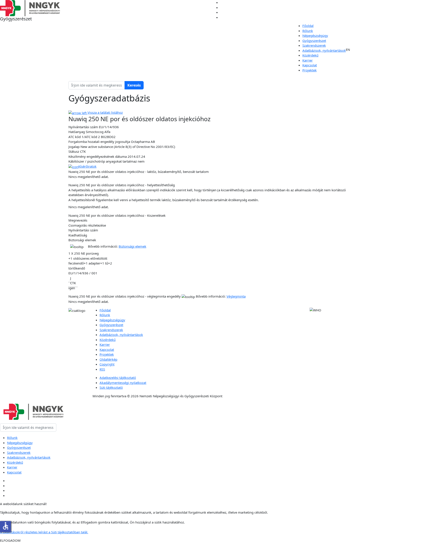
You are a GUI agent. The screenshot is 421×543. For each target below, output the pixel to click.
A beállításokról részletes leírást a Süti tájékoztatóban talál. (44, 532)
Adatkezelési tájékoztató (118, 377)
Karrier (307, 60)
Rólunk (307, 30)
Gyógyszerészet (314, 40)
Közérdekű (310, 55)
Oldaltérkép (108, 359)
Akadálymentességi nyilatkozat (123, 382)
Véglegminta (236, 296)
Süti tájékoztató (111, 387)
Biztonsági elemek (132, 246)
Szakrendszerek (314, 45)
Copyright (107, 364)
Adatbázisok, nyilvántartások (324, 50)
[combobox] (96, 85)
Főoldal (308, 25)
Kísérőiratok (87, 166)
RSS (102, 369)
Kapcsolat (309, 65)
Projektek (309, 70)
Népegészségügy (315, 35)
